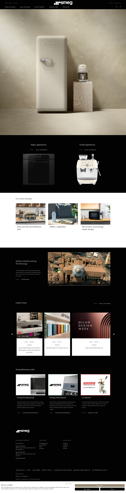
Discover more (25, 279)
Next (122, 72)
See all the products (41, 149)
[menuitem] (10, 7)
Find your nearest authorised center (27, 447)
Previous (3, 72)
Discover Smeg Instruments (62, 412)
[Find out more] (30, 234)
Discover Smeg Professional (30, 412)
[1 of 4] (63, 72)
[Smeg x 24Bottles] (63, 234)
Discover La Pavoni (93, 412)
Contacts (111, 2)
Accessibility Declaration (63, 470)
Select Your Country (19, 473)
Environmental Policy (99, 470)
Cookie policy (20, 470)
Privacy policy (47, 470)
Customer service (117, 2)
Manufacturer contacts (82, 470)
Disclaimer (36, 470)
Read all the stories (104, 303)
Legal (29, 470)
